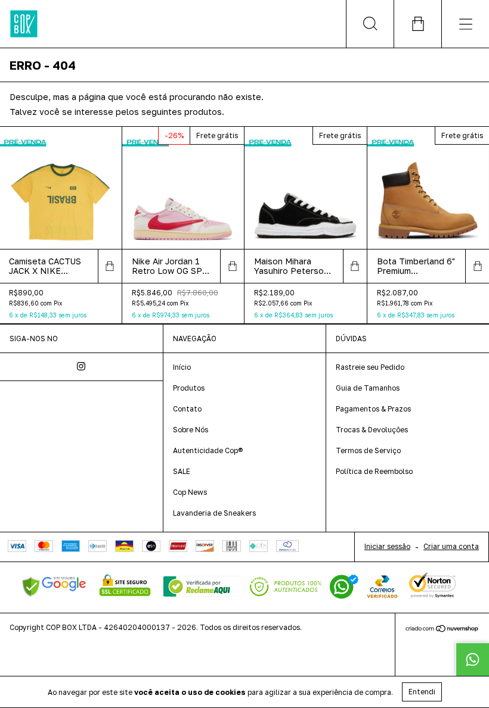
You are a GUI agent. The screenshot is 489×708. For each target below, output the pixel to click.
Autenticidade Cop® (208, 450)
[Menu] (465, 24)
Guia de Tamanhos (368, 387)
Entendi (421, 691)
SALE (181, 471)
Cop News (190, 492)
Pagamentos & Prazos (373, 408)
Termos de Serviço (368, 450)
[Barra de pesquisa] (370, 24)
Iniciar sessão (387, 546)
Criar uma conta (451, 546)
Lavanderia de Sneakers (214, 513)
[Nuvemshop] (442, 630)
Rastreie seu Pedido (370, 367)
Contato (187, 408)
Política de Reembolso (374, 471)
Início (182, 367)
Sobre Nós (190, 429)
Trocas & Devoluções (372, 429)
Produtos (189, 387)
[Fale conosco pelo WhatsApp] (472, 659)
